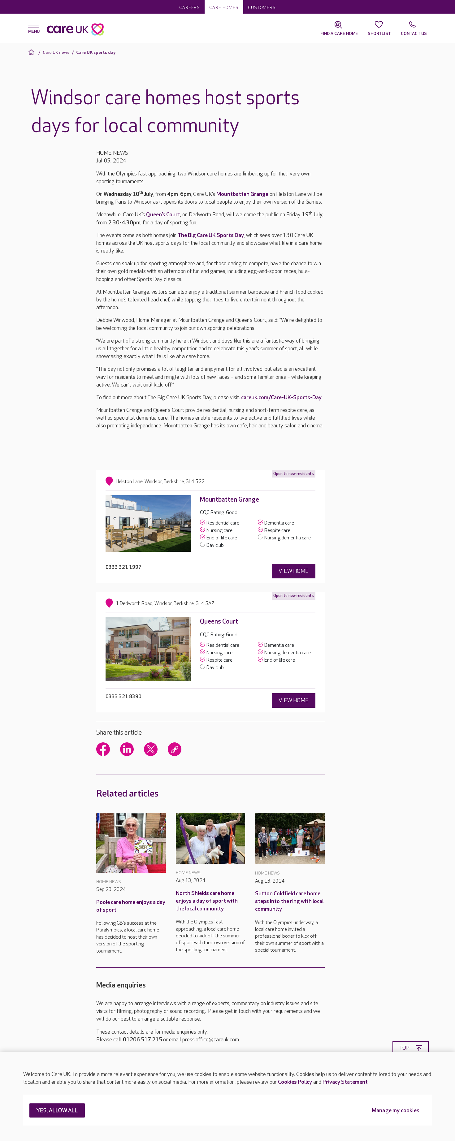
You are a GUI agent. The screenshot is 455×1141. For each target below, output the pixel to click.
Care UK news (56, 52)
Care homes (224, 7)
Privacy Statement (345, 1082)
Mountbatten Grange (242, 194)
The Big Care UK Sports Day (211, 235)
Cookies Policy (295, 1082)
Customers (262, 7)
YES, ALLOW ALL (57, 1111)
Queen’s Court (163, 214)
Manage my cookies (395, 1111)
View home (294, 571)
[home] (32, 52)
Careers (189, 7)
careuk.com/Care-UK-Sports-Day (281, 397)
